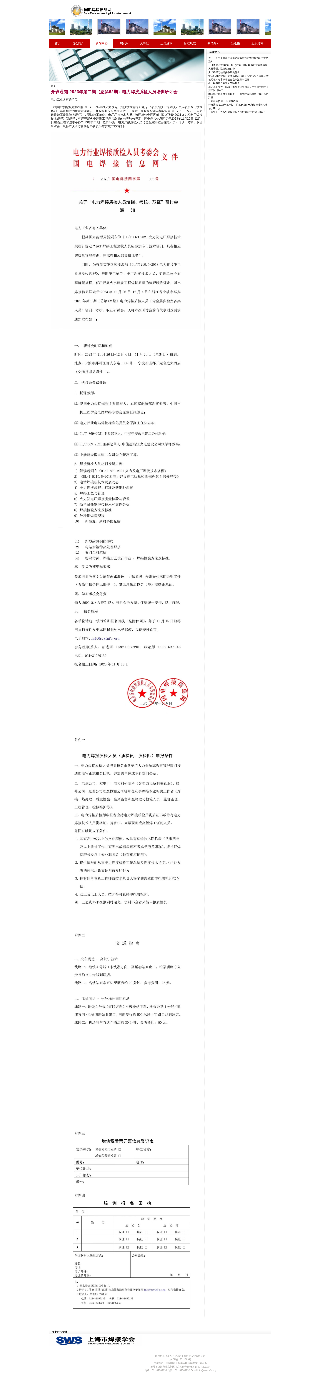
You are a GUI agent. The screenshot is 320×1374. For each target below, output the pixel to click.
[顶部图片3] (72, 27)
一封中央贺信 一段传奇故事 (223, 101)
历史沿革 (166, 43)
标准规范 (190, 43)
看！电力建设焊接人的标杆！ (224, 83)
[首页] (101, 11)
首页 (58, 43)
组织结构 (257, 43)
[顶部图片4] (100, 27)
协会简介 (78, 43)
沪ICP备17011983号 (180, 1359)
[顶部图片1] (128, 27)
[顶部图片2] (156, 27)
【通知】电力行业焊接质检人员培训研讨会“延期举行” (236, 112)
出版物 (235, 43)
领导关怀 (213, 43)
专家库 (123, 43)
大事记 (144, 43)
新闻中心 (102, 43)
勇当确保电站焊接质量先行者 (224, 72)
